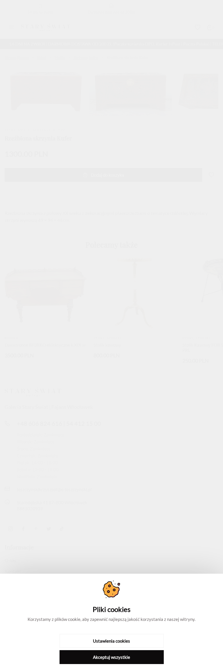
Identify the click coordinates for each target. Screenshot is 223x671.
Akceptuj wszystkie (111, 657)
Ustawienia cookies (111, 640)
